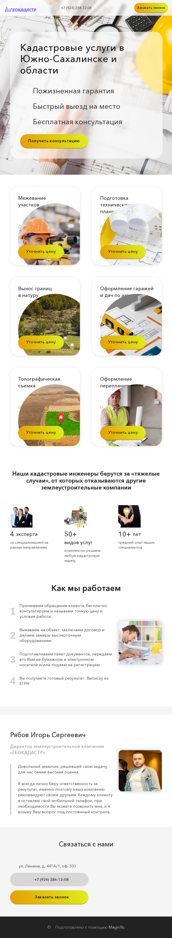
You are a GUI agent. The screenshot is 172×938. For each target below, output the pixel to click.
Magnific (117, 927)
